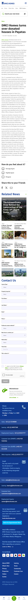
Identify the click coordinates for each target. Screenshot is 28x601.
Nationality (4, 339)
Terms (16, 566)
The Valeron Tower (18, 223)
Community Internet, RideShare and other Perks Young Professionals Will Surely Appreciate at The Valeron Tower (20, 227)
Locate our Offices (6, 546)
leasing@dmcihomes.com (14, 485)
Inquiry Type (5, 284)
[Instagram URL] (11, 555)
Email (3, 312)
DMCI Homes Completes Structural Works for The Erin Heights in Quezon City (7, 264)
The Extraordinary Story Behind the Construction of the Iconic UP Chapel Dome (12, 207)
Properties (5, 571)
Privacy (4, 568)
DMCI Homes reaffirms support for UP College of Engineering (20, 245)
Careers (16, 574)
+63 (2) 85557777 (19, 433)
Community (17, 568)
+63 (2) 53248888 (11, 422)
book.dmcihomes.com (8, 518)
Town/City (4, 346)
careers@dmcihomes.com (9, 501)
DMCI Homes (5, 40)
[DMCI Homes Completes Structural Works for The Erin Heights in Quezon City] (8, 272)
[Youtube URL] (19, 555)
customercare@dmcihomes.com (11, 493)
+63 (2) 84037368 (12, 427)
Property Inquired (6, 291)
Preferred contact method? (8, 325)
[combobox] (14, 287)
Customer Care (18, 571)
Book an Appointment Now (12, 522)
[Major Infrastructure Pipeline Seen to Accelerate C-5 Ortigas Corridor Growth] (20, 272)
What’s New (5, 566)
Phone (3, 318)
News (16, 8)
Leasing (16, 563)
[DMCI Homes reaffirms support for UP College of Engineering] (20, 254)
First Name (4, 298)
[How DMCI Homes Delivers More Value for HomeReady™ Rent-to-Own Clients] (8, 254)
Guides (4, 577)
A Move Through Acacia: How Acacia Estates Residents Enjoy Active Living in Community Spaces (7, 227)
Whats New (11, 8)
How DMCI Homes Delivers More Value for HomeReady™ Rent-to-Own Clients (7, 245)
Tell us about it (5, 353)
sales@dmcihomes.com (13, 480)
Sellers (4, 574)
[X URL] (7, 555)
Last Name (4, 305)
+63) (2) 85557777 (17, 454)
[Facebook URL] (3, 555)
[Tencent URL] (15, 555)
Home (5, 8)
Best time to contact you (8, 332)
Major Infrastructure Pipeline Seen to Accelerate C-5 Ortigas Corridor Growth (19, 264)
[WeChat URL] (23, 555)
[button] (5, 381)
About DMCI (6, 563)
